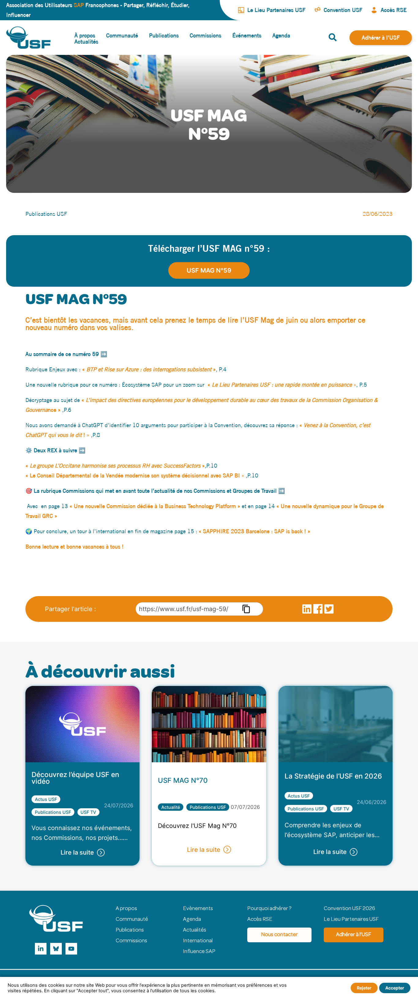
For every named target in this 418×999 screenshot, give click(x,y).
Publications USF (53, 812)
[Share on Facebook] (318, 610)
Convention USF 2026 (349, 908)
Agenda (192, 919)
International (198, 941)
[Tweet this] (329, 610)
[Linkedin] (41, 949)
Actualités (194, 930)
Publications (130, 930)
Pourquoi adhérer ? (269, 908)
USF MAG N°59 (209, 270)
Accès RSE (259, 919)
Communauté (132, 919)
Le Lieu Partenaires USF (351, 919)
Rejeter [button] (364, 987)
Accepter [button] (394, 987)
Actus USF (46, 799)
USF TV (88, 812)
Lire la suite (77, 852)
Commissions (131, 941)
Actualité (170, 807)
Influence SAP (199, 951)
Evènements (198, 908)
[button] (333, 38)
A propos (126, 908)
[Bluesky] (56, 949)
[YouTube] (71, 949)
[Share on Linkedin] (307, 610)
